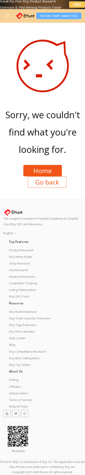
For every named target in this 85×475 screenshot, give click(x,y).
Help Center (17, 338)
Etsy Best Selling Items (24, 358)
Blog (12, 345)
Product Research (21, 250)
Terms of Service (20, 400)
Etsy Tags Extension (22, 325)
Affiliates (15, 387)
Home (42, 170)
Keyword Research (22, 277)
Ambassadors (18, 393)
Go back (47, 182)
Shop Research (19, 263)
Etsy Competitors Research (27, 351)
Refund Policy (18, 406)
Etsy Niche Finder (20, 257)
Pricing (13, 380)
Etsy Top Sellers (20, 365)
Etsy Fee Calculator (22, 331)
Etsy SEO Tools (19, 296)
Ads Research (18, 270)
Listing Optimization (22, 290)
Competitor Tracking (23, 283)
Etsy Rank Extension (23, 312)
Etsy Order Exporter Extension (30, 318)
